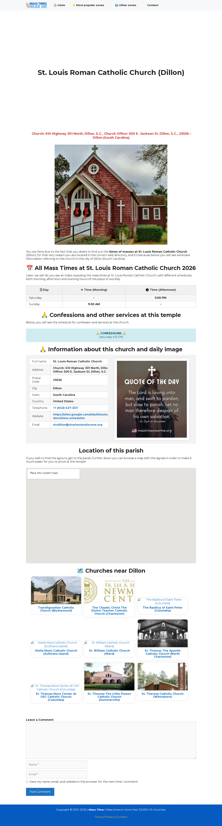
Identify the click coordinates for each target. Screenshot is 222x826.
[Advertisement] (111, 43)
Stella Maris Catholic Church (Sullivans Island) (56, 652)
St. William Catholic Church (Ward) (109, 652)
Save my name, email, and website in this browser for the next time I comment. (84, 781)
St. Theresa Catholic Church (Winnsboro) (162, 695)
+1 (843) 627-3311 (65, 408)
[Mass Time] (37, 5)
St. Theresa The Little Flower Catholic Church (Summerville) (109, 697)
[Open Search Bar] (191, 5)
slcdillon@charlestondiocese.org (78, 424)
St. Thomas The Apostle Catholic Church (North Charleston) (163, 653)
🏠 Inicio (59, 5)
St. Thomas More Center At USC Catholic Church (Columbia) (56, 697)
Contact (152, 5)
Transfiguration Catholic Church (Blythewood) (56, 609)
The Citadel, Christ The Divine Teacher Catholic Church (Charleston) (109, 610)
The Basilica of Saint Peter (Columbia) (162, 609)
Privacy (109, 817)
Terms (99, 817)
